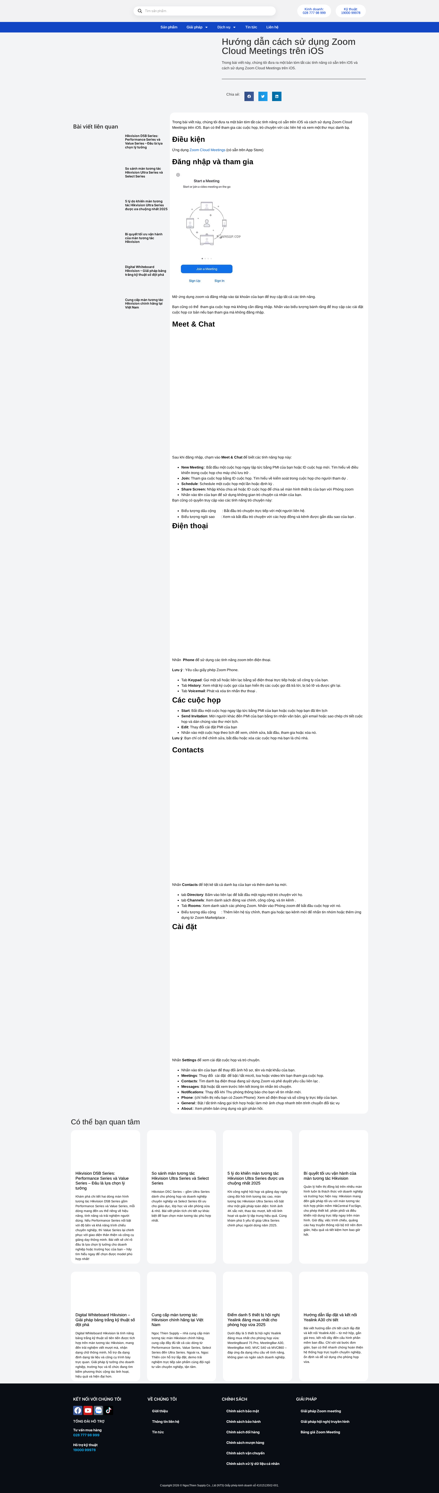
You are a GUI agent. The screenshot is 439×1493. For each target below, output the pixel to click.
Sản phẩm (169, 27)
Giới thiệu (160, 1411)
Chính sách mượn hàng (245, 1442)
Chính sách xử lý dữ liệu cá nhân (252, 1463)
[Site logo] (96, 11)
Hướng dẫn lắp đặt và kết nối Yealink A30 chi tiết (330, 1317)
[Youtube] (88, 1410)
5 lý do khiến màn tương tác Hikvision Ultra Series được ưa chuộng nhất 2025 (146, 205)
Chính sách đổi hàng (243, 1432)
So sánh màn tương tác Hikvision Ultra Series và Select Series (144, 172)
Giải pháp (194, 27)
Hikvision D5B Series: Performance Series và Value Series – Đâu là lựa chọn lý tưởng (144, 141)
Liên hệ (272, 27)
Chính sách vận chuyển (245, 1453)
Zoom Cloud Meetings (207, 150)
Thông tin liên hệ (165, 1421)
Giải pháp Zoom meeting (321, 1411)
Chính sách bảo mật (242, 1411)
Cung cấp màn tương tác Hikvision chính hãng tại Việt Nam (144, 303)
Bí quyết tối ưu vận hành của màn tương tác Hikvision (144, 238)
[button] (249, 96)
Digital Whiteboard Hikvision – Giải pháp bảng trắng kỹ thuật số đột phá (145, 270)
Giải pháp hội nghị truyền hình (325, 1421)
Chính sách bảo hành (243, 1421)
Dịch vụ (223, 27)
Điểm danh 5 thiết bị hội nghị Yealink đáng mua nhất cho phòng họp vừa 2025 (254, 1320)
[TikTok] (108, 1410)
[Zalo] (98, 1410)
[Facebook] (77, 1410)
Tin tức (251, 27)
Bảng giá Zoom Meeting (320, 1432)
